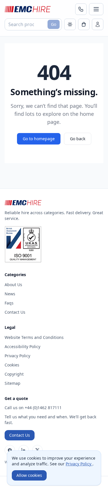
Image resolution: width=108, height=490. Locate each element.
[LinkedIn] (23, 450)
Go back (77, 138)
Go (53, 24)
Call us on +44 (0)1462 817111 (33, 407)
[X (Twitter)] (37, 450)
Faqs (9, 303)
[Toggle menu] (96, 9)
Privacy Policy (17, 355)
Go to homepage (39, 138)
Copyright (14, 374)
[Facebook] (10, 450)
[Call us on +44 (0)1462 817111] (81, 9)
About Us (13, 284)
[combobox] (33, 24)
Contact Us (15, 312)
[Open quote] (84, 24)
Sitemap (12, 383)
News (10, 293)
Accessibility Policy (22, 346)
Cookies (12, 365)
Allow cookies (29, 475)
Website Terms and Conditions (34, 337)
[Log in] (97, 24)
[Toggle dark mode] (70, 24)
